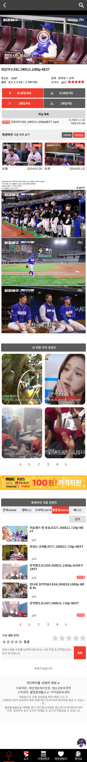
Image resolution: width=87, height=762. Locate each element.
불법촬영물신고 (39, 692)
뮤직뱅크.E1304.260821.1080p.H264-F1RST (56, 567)
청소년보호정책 (61, 688)
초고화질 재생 (24, 93)
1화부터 (67, 135)
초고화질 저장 (66, 93)
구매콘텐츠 (43, 758)
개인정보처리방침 (39, 688)
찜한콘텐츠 (61, 758)
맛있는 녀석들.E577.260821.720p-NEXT (56, 546)
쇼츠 (26, 758)
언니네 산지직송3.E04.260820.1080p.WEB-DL (57, 586)
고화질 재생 (24, 103)
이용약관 (21, 688)
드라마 (43, 510)
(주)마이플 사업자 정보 (42, 682)
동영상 (60, 510)
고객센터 (22, 692)
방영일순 (79, 135)
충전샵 (78, 758)
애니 (77, 510)
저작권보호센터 (60, 692)
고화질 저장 (66, 103)
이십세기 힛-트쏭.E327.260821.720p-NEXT (56, 529)
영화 (26, 510)
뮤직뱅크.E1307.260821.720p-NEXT (54, 603)
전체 (10, 510)
